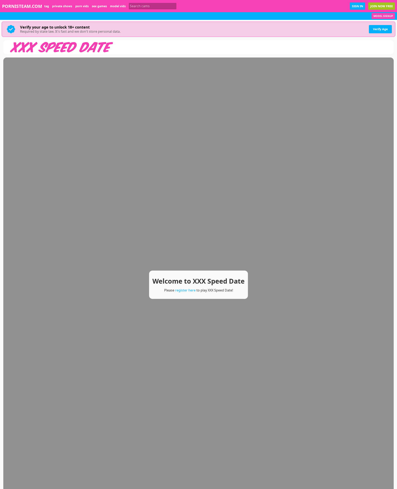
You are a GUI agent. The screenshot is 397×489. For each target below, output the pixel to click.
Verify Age (380, 29)
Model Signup (383, 16)
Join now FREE (381, 6)
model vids (118, 6)
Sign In (357, 6)
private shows (62, 6)
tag (46, 6)
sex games (99, 6)
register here (185, 290)
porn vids (82, 6)
